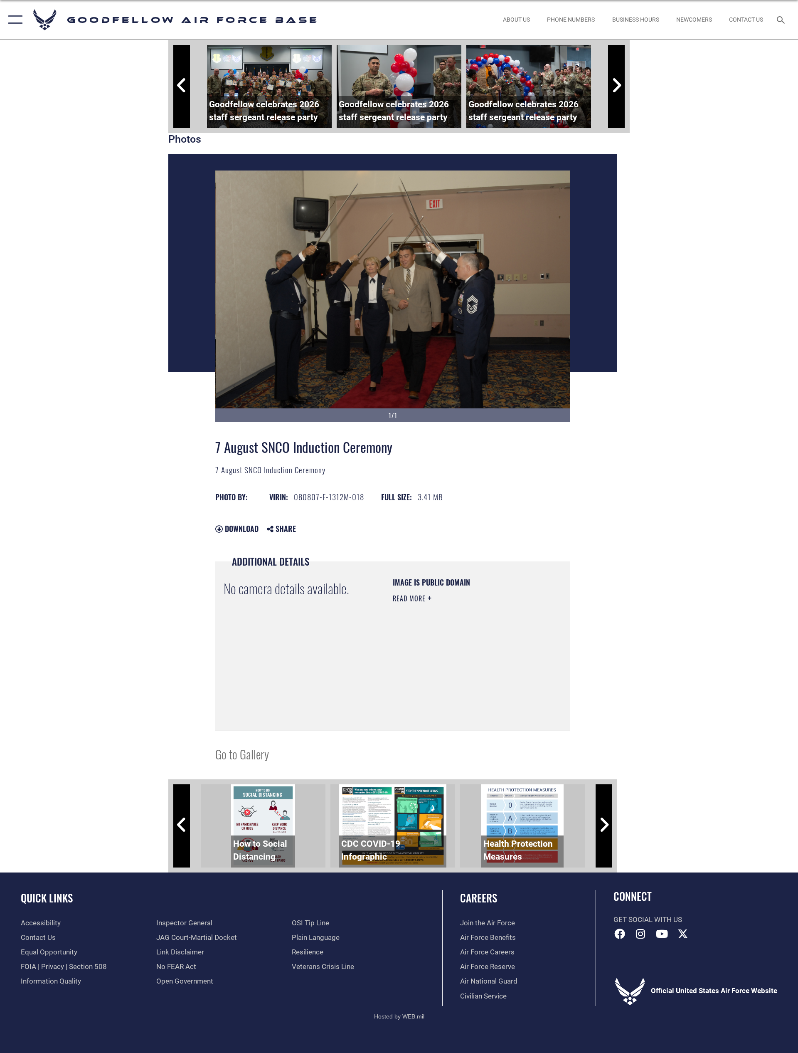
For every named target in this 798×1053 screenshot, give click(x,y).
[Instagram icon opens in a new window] (640, 933)
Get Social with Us (647, 920)
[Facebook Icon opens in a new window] (619, 933)
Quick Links (47, 897)
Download (241, 528)
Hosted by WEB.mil (399, 1016)
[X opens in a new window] (683, 933)
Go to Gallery (242, 754)
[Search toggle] (781, 20)
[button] (13, 20)
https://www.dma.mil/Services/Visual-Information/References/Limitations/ (443, 680)
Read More (410, 598)
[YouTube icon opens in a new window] (661, 933)
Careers (478, 897)
